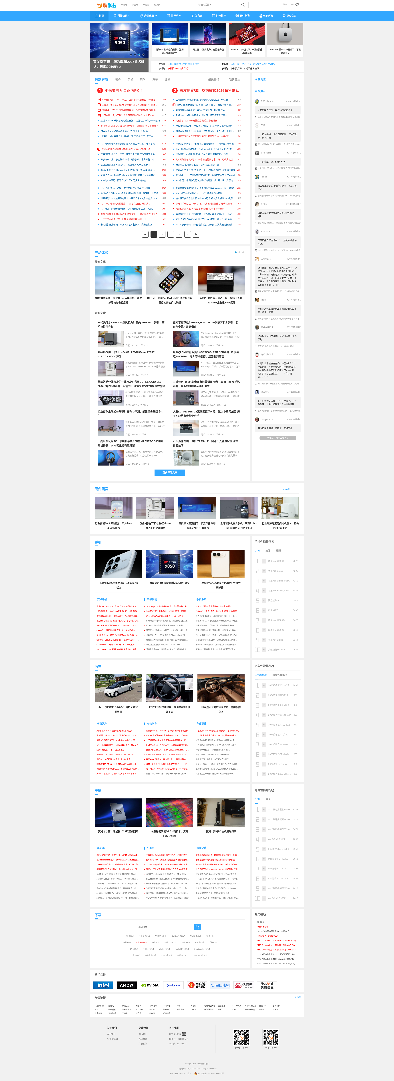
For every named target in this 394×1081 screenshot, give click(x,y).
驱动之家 (291, 15)
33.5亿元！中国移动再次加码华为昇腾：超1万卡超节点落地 (204, 180)
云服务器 (98, 1013)
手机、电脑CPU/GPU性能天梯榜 (183, 64)
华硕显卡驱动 (195, 936)
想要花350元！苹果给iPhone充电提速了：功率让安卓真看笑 (171, 611)
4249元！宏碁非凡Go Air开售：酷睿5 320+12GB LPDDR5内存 (122, 893)
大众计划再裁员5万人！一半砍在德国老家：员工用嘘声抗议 (204, 159)
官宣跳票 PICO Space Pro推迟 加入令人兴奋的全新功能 (219, 874)
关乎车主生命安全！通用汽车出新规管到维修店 (215, 774)
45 (223, 375)
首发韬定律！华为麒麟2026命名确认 (209, 90)
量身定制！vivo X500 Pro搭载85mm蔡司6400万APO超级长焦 (121, 635)
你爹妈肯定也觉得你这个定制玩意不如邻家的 (277, 338)
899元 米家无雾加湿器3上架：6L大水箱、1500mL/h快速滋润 (171, 884)
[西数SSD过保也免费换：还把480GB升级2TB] (170, 34)
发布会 (198, 15)
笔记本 (101, 848)
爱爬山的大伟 (267, 101)
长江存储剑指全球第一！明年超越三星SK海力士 (123, 219)
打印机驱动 (185, 943)
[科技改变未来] (104, 4)
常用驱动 (260, 922)
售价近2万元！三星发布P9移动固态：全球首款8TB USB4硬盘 (205, 175)
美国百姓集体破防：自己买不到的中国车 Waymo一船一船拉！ (205, 188)
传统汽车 (102, 723)
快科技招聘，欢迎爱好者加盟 (245, 68)
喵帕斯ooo (266, 259)
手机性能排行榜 (264, 541)
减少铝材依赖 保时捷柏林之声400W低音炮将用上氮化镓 (219, 740)
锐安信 (138, 1013)
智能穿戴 (201, 848)
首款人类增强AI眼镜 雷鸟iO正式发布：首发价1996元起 (218, 888)
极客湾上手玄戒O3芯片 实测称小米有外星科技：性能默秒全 (130, 105)
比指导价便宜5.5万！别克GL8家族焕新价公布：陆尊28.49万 (171, 750)
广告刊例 (143, 1043)
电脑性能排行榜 (264, 790)
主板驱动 (127, 943)
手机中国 (276, 1006)
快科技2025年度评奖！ (179, 68)
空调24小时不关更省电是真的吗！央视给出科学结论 (167, 898)
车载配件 (201, 723)
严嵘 (263, 125)
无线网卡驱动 (169, 943)
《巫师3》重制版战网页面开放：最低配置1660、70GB (127, 209)
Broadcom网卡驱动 (202, 949)
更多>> (298, 997)
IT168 (234, 1010)
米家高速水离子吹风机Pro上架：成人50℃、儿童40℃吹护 (170, 888)
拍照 (267, 550)
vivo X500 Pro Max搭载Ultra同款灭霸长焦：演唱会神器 (119, 649)
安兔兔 (152, 1010)
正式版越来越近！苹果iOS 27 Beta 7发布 (163, 645)
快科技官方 (183, 1038)
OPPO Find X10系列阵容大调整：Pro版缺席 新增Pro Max (120, 616)
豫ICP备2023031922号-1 (180, 1074)
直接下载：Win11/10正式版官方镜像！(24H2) (253, 64)
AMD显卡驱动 (160, 936)
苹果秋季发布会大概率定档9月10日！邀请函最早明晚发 (169, 649)
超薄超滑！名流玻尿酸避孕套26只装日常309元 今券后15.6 (129, 198)
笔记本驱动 (199, 943)
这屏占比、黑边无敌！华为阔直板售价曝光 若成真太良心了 (130, 115)
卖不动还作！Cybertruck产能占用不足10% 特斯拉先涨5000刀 (171, 769)
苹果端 (146, 5)
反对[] (297, 101)
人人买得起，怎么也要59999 (271, 161)
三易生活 (112, 1013)
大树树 (264, 204)
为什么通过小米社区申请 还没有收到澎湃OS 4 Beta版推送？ (220, 635)
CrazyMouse (267, 419)
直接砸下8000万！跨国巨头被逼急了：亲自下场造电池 (218, 764)
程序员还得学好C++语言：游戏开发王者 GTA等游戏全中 (128, 154)
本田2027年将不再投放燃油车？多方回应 (113, 759)
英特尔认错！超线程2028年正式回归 (118, 831)
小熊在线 (125, 1006)
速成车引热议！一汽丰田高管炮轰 (110, 750)
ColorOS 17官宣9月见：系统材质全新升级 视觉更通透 (218, 611)
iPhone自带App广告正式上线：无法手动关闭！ (165, 616)
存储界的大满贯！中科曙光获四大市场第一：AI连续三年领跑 (205, 144)
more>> (287, 489)
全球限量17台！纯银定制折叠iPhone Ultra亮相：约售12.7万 (171, 635)
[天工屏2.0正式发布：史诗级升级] (208, 34)
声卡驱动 (136, 955)
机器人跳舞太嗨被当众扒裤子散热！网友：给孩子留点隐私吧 (206, 105)
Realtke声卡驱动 (200, 955)
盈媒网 (152, 1013)
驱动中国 (139, 1010)
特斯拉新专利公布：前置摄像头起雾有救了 (213, 750)
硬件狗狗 (245, 15)
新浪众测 (262, 1006)
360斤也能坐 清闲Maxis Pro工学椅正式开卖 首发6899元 (128, 170)
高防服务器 (208, 1010)
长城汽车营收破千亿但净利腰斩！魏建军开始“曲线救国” (202, 136)
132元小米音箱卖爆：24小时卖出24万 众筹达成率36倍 (168, 865)
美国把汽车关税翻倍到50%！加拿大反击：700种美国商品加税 (122, 769)
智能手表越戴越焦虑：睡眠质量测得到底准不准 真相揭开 (219, 855)
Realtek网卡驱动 (182, 949)
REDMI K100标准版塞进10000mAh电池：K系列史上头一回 (121, 626)
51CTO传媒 (236, 1006)
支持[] (290, 101)
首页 (101, 15)
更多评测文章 (170, 472)
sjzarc (263, 300)
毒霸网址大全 (209, 1006)
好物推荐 (221, 15)
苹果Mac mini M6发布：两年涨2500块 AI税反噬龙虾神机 (119, 860)
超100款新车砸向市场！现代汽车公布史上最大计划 (117, 745)
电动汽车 (152, 723)
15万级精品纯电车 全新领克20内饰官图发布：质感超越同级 (170, 740)
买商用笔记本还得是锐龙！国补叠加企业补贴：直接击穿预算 (121, 869)
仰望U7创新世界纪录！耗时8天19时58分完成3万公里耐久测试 (172, 774)
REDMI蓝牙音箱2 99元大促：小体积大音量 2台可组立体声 (170, 879)
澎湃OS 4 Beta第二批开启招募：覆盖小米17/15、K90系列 (120, 640)
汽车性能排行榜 (264, 666)
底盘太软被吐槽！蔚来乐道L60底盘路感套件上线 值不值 (219, 769)
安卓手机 (102, 599)
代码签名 (167, 1013)
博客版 (157, 5)
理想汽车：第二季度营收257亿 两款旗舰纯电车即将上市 (127, 159)
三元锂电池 (261, 675)
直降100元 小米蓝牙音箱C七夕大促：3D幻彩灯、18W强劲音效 (172, 874)
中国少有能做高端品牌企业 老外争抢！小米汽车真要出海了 (129, 214)
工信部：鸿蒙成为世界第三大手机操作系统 (213, 606)
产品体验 (149, 15)
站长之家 (153, 1006)
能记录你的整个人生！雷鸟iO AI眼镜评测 (212, 893)
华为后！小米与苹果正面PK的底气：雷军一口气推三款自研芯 (121, 621)
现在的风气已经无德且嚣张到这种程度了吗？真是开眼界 (277, 310)
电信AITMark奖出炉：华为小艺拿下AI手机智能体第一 (201, 110)
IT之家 (193, 1006)
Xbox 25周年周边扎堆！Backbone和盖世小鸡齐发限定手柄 (204, 149)
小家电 (150, 848)
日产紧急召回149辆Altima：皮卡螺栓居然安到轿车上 (217, 745)
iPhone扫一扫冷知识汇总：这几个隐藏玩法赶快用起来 (168, 621)
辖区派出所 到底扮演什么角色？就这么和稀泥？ (277, 187)
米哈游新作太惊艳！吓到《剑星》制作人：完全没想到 (126, 224)
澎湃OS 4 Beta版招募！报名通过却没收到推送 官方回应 (219, 645)
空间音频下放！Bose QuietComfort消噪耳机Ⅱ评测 (216, 869)
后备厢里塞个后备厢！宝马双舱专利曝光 (212, 759)
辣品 (96, 1010)
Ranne (264, 176)
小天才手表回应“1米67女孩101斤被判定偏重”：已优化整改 (204, 203)
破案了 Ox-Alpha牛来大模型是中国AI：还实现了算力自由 (128, 175)
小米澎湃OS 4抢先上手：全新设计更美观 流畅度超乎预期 (219, 640)
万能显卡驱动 (144, 936)
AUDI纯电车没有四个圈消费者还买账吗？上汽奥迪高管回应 (204, 224)
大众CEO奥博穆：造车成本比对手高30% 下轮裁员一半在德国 (121, 774)
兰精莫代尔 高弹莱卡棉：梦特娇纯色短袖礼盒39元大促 (202, 99)
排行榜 (174, 15)
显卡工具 (210, 936)
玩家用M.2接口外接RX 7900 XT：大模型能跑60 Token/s (119, 879)
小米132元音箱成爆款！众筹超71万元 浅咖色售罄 (166, 855)
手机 (130, 79)
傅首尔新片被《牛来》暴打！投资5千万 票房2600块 (279, 144)
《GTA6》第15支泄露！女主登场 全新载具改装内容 (125, 188)
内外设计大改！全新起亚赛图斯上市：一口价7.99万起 (118, 755)
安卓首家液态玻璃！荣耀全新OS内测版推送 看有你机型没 (219, 630)
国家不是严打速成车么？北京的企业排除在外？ (277, 242)
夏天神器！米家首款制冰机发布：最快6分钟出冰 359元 (169, 893)
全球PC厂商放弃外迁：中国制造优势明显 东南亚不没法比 (120, 874)
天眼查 (125, 1013)
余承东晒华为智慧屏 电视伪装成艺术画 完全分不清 (126, 149)
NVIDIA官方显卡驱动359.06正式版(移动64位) (276, 954)
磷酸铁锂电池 (279, 675)
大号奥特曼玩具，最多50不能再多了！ (276, 110)
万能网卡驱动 (148, 949)
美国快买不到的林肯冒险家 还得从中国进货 (196, 120)
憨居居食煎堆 (267, 327)
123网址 (166, 1006)
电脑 (98, 791)
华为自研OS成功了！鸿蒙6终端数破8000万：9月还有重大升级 (221, 616)
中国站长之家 (250, 1006)
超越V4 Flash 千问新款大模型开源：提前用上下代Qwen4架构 (130, 120)
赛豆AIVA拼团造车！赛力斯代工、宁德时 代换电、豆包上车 (170, 759)
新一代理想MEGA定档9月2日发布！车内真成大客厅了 (168, 755)
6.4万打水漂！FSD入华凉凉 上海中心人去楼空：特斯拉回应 (130, 99)
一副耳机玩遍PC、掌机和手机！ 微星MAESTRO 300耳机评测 (221, 898)
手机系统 (201, 599)
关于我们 (111, 1034)
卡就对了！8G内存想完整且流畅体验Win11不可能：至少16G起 (222, 621)
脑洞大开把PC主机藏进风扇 (221, 831)
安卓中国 (180, 1010)
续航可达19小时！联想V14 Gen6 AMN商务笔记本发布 (202, 154)
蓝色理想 (221, 1006)
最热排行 (213, 79)
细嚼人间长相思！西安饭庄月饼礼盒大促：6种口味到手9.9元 (205, 131)
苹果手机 (152, 599)
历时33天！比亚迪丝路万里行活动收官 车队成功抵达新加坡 (170, 745)
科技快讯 (122, 15)
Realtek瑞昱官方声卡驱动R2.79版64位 (273, 931)
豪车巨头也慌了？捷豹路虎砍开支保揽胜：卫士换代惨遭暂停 (171, 764)
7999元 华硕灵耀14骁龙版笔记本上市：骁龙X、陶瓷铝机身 (120, 865)
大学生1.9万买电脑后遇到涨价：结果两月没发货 (116, 888)
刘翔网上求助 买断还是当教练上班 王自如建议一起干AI (127, 136)
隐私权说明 (112, 1038)
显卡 (267, 799)
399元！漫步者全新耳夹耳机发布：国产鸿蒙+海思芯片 (218, 865)
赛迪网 (138, 1006)
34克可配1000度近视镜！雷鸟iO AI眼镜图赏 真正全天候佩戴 (220, 884)
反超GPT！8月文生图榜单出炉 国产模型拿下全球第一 (201, 115)
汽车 (155, 79)
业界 (167, 79)
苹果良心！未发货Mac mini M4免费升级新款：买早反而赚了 (129, 126)
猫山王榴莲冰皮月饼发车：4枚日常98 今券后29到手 (125, 164)
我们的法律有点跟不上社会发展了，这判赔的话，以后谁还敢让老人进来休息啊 (277, 403)
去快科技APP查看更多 (278, 438)
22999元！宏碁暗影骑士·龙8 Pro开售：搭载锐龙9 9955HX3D (121, 898)
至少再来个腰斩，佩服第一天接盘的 (275, 428)
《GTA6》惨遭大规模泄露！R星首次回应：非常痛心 (126, 203)
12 (224, 405)
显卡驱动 (130, 936)
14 (149, 434)
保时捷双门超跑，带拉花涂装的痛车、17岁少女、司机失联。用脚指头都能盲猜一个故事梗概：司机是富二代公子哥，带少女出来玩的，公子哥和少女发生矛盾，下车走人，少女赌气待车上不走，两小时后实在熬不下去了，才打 (277, 276)
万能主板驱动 (141, 943)
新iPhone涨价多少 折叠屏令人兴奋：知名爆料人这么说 (168, 626)
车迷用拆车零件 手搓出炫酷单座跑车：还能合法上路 (217, 731)
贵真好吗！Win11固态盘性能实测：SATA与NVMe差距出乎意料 (132, 110)
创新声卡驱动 (182, 955)
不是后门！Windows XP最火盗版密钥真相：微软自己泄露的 (129, 193)
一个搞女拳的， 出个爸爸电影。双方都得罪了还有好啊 (277, 136)
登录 (285, 5)
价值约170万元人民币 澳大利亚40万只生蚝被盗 (123, 180)
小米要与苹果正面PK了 (124, 90)
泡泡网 (111, 1006)
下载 (98, 915)
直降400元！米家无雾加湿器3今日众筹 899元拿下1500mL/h (171, 869)
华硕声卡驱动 (166, 955)
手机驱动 (213, 943)
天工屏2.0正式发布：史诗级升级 (208, 49)
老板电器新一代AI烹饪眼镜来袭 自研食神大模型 (215, 860)
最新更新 (101, 80)
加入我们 (143, 1034)
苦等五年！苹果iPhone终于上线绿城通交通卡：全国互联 (169, 630)
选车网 (262, 1010)
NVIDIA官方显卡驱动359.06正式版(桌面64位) (276, 959)
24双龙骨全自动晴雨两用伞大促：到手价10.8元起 (124, 131)
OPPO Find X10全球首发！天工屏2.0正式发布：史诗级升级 (121, 645)
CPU (257, 550)
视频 (278, 550)
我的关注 (234, 79)
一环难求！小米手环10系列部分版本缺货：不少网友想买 (219, 879)
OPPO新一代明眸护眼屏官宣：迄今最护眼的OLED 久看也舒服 (122, 630)
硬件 (118, 79)
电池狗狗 (268, 15)
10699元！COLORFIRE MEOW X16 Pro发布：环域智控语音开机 (123, 884)
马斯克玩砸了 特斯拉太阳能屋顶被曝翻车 (212, 755)
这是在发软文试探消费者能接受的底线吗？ (276, 215)
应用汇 (179, 1006)
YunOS (193, 1010)
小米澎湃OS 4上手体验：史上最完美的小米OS (215, 626)
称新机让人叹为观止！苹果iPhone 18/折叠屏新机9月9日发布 (171, 640)
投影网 (220, 1010)
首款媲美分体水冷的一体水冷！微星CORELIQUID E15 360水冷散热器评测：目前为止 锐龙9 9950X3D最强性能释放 (131, 386)
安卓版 (135, 5)
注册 (292, 5)
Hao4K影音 (250, 1010)
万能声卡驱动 (150, 955)
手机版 (124, 5)
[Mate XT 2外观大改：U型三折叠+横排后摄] (247, 34)
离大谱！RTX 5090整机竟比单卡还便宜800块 (119, 64)
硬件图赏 (101, 489)
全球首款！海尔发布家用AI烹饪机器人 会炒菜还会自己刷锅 (170, 860)
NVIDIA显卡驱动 (178, 936)
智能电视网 (126, 1010)
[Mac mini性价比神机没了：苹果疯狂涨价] (285, 34)
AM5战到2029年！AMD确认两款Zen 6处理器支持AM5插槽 (204, 126)
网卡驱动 (155, 943)
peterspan (265, 231)
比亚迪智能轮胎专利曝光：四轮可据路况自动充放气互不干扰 (221, 736)
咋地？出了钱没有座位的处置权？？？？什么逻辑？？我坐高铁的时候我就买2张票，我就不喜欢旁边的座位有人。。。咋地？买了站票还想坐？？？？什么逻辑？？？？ (277, 370)
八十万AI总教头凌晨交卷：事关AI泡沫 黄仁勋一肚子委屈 (128, 144)
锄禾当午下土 (267, 354)
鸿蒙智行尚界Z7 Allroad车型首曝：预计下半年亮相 (200, 209)
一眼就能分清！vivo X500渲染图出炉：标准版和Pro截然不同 (121, 611)
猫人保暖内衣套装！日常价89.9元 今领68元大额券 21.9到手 (204, 198)
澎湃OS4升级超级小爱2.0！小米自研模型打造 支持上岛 (218, 649)
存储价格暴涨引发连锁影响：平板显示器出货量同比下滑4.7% (205, 214)
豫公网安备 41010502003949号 (210, 1074)
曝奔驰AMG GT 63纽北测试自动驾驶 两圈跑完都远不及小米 (120, 764)
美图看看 (112, 1010)
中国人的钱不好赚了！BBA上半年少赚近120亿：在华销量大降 (205, 170)
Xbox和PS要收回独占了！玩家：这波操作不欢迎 (199, 193)
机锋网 (275, 1010)
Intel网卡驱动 (164, 949)
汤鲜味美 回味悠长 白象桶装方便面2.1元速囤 (197, 164)
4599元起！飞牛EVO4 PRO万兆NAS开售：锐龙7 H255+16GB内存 (208, 219)
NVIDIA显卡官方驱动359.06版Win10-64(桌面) (276, 964)
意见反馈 (143, 1038)
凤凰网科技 (99, 1006)
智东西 (166, 1010)
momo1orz (266, 152)
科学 (143, 79)
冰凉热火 (265, 392)
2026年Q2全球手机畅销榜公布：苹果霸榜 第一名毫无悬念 (170, 606)
